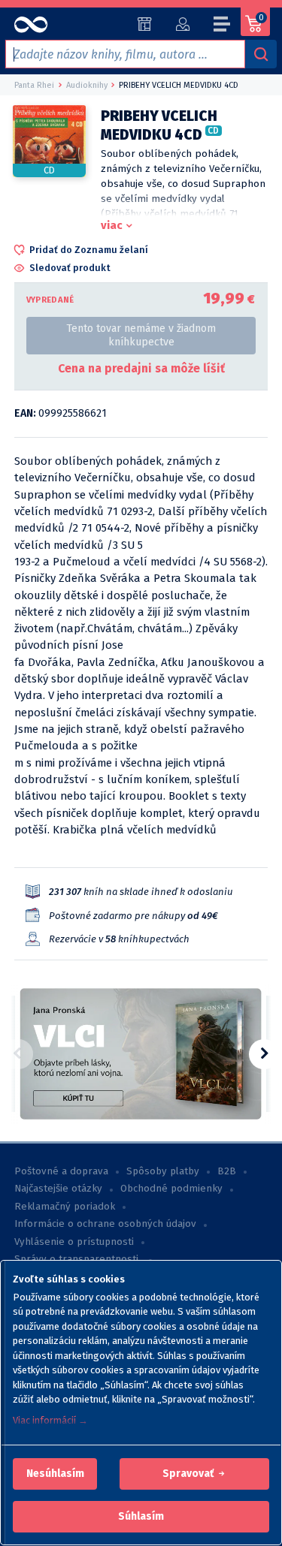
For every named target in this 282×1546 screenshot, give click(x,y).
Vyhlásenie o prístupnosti (74, 1242)
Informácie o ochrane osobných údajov (105, 1224)
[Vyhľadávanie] (261, 54)
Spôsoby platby (162, 1171)
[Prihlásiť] (182, 24)
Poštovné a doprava (61, 1171)
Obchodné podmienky (171, 1189)
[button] (55, 1474)
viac (112, 225)
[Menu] (222, 26)
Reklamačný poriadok (64, 1207)
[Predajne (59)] (145, 24)
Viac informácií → (50, 1420)
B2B (226, 1171)
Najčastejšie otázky (58, 1189)
